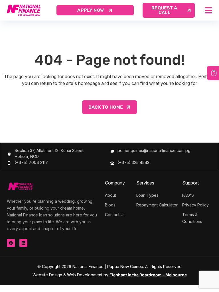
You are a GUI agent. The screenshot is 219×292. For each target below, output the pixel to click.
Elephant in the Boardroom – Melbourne (148, 274)
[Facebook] (11, 243)
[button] (169, 10)
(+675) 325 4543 (133, 162)
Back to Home (105, 107)
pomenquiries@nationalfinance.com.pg (153, 150)
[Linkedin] (23, 243)
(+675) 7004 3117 (31, 162)
